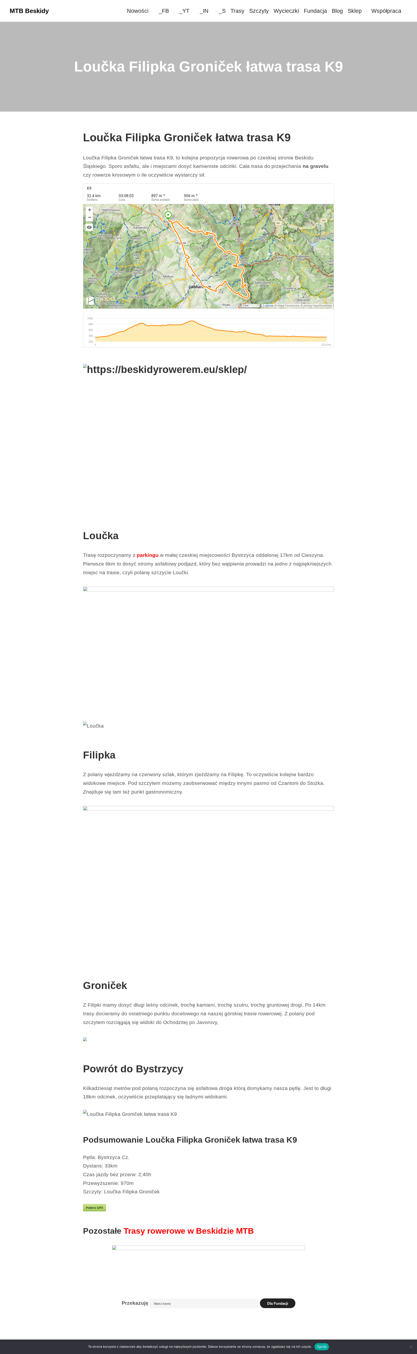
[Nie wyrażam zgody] (411, 1346)
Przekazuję (135, 1303)
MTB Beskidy (29, 10)
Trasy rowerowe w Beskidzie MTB (189, 1230)
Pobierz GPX (94, 1207)
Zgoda (322, 1346)
